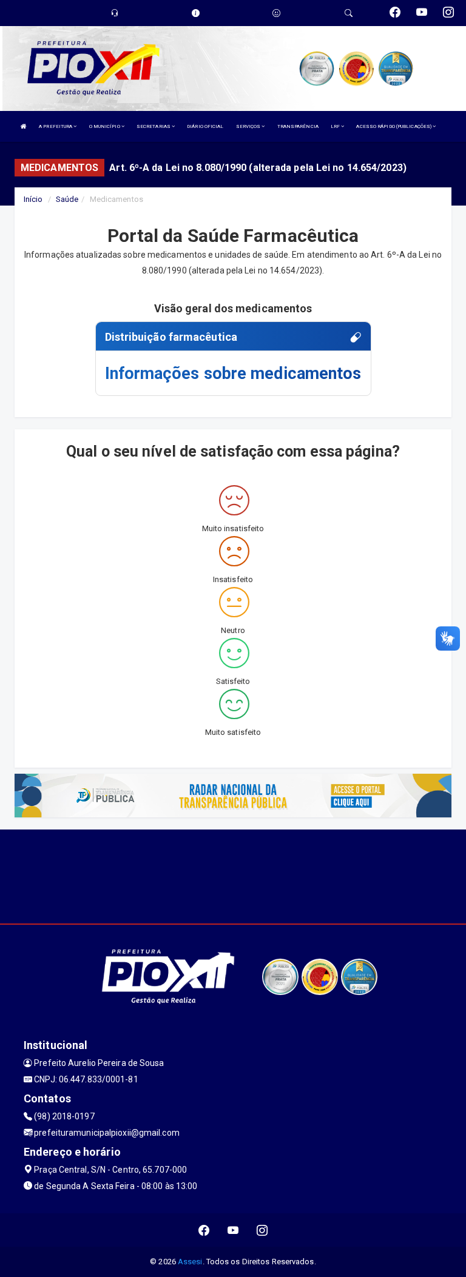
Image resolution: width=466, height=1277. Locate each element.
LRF (336, 126)
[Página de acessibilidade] (276, 13)
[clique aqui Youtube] (233, 1230)
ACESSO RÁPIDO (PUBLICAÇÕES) (394, 126)
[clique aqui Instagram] (262, 1230)
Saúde (67, 199)
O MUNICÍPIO (105, 126)
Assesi (190, 1261)
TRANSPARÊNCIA (298, 126)
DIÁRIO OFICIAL (205, 126)
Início (33, 199)
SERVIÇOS (249, 126)
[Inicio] (24, 126)
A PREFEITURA (56, 126)
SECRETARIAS (154, 126)
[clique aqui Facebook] (204, 1230)
